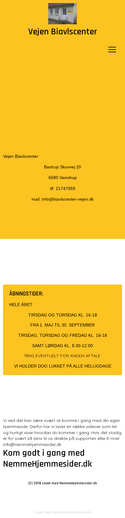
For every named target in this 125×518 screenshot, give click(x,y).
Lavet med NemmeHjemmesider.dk (62, 512)
